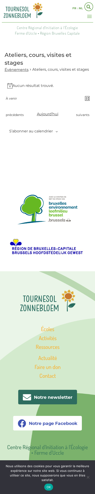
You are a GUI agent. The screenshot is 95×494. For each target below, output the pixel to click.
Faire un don (48, 366)
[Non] (88, 477)
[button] (89, 16)
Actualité (47, 357)
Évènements (17, 69)
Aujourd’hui (47, 114)
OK (49, 487)
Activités (47, 338)
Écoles (47, 328)
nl (81, 8)
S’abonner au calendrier (31, 131)
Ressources (47, 346)
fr (74, 8)
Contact (47, 375)
